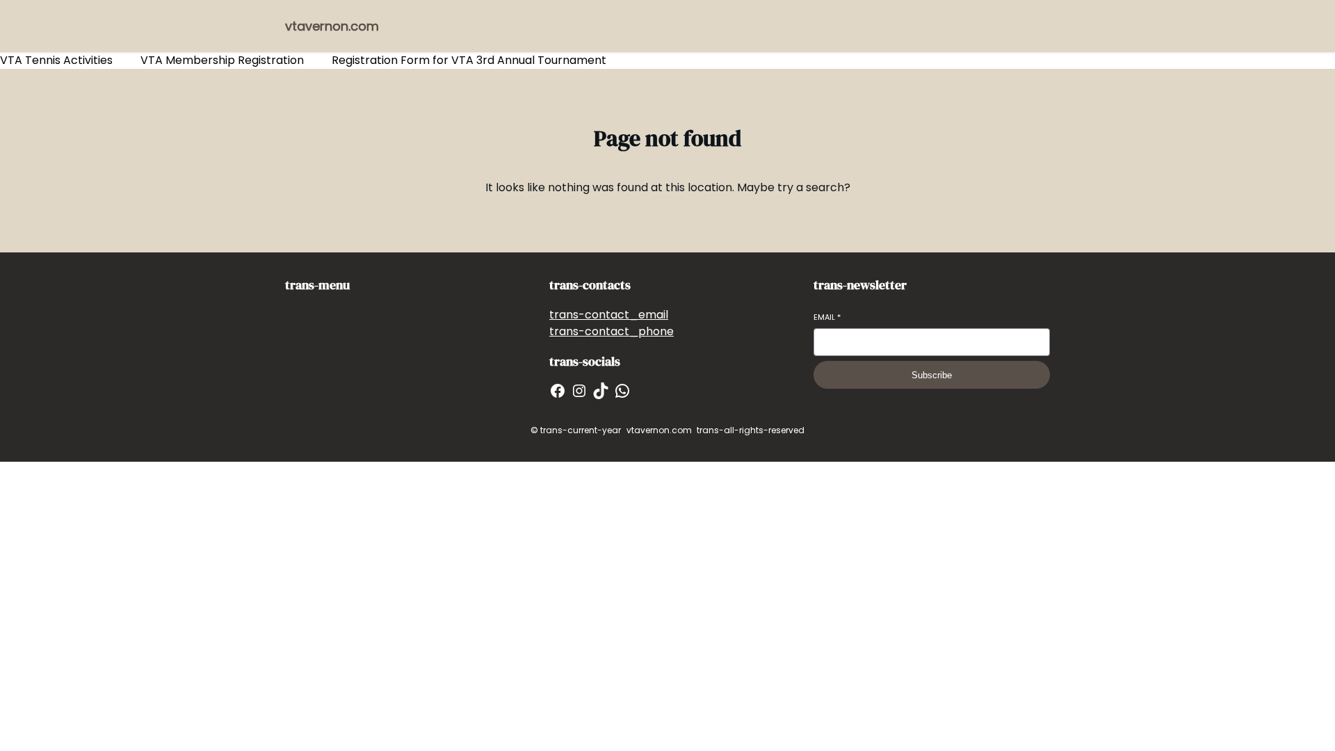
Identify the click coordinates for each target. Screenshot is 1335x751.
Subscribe (932, 375)
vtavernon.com (332, 26)
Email (827, 317)
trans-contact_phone (611, 331)
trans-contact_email (608, 315)
